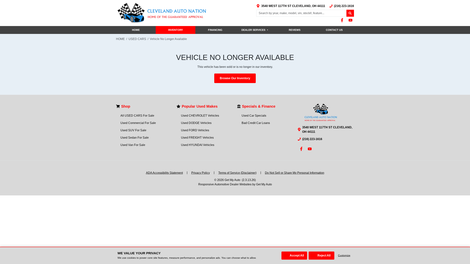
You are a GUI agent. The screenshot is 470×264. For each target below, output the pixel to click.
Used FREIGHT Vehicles (197, 137)
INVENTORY (175, 29)
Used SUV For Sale (133, 130)
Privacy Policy (200, 172)
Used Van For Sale (132, 144)
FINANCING (215, 29)
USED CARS (137, 39)
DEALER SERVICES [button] (254, 29)
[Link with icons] (343, 20)
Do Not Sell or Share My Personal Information (294, 172)
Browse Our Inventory (235, 78)
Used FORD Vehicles (195, 130)
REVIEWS (294, 29)
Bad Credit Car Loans (256, 122)
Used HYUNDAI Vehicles (197, 144)
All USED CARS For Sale (137, 115)
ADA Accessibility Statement (164, 172)
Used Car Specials (254, 115)
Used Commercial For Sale (138, 122)
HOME (136, 29)
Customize (344, 255)
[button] (350, 13)
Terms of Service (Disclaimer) (237, 172)
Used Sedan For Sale (134, 137)
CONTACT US (334, 29)
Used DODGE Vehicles (196, 122)
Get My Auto (232, 180)
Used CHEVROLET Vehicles (200, 115)
